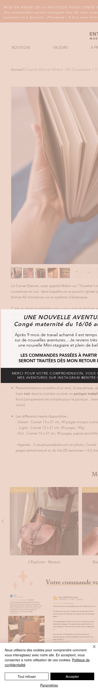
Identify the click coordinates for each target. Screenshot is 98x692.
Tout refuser (27, 676)
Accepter (72, 676)
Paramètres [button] (49, 685)
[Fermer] (91, 649)
